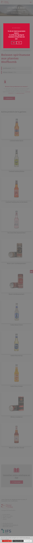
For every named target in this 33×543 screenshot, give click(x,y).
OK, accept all (7, 541)
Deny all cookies (18, 541)
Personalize (28, 541)
